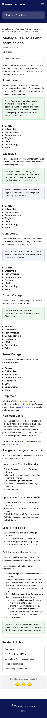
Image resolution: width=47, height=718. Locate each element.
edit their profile (24, 407)
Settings (37, 29)
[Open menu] (42, 4)
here (16, 444)
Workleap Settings (23, 29)
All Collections (7, 29)
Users (4, 31)
